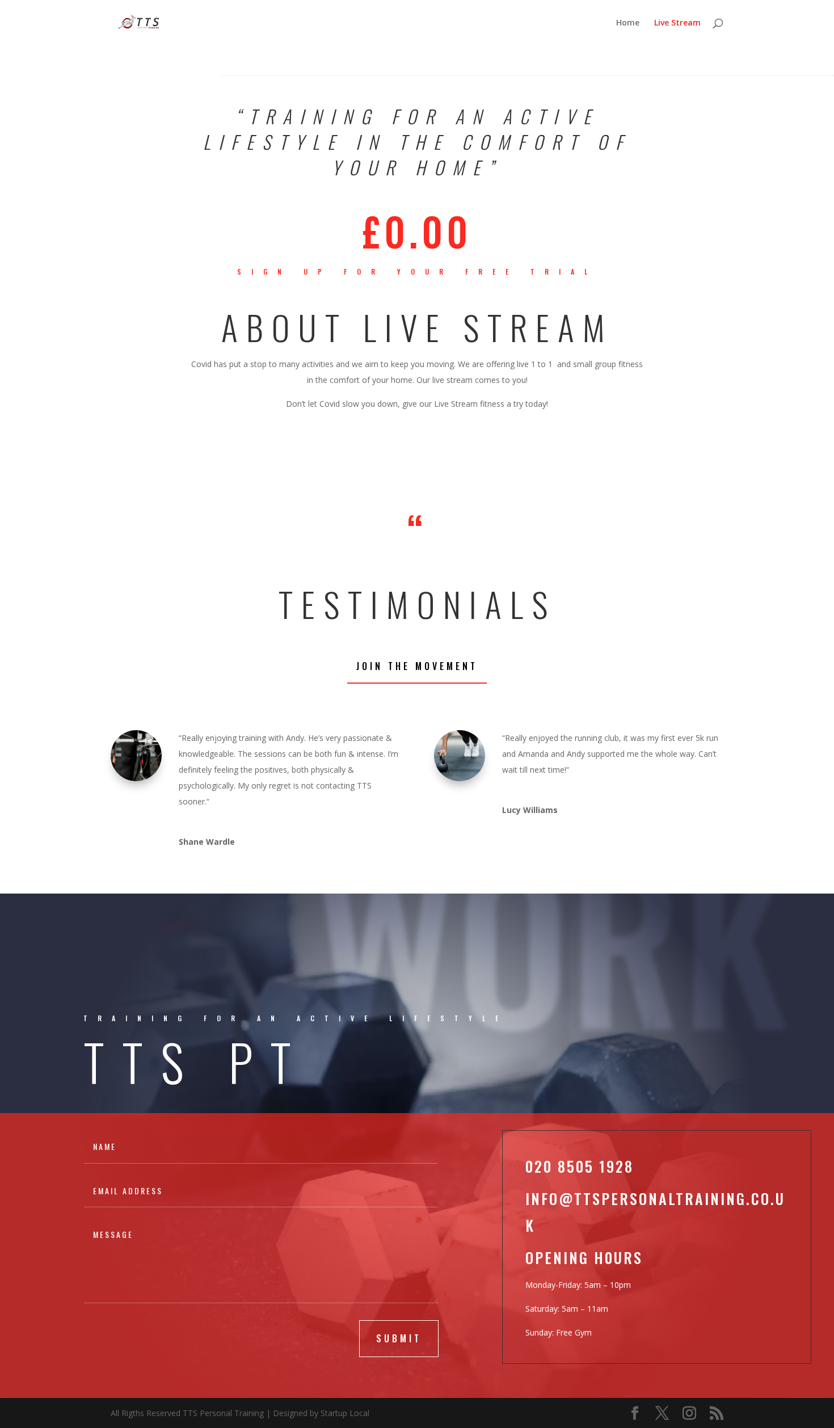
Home (627, 23)
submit (399, 1338)
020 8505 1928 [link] (579, 1166)
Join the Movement (417, 666)
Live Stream (677, 23)
